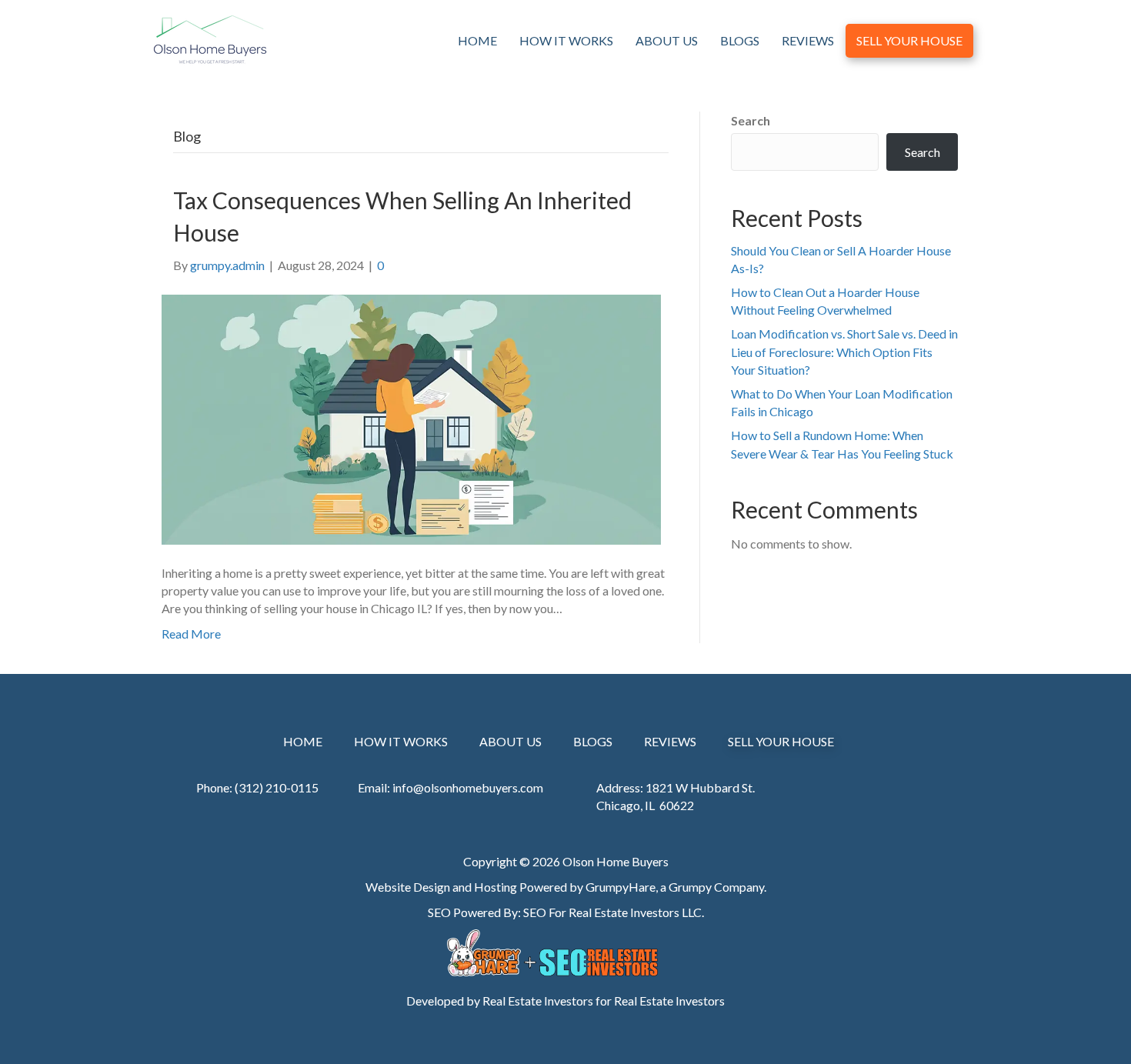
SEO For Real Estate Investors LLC (612, 912)
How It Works (566, 40)
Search (750, 120)
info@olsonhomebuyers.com (467, 787)
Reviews (808, 40)
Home (477, 40)
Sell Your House (909, 40)
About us (667, 40)
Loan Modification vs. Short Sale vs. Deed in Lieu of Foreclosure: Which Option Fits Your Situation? (844, 351)
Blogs (739, 40)
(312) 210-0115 (277, 787)
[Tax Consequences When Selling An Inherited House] (411, 418)
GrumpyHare (621, 886)
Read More (191, 633)
